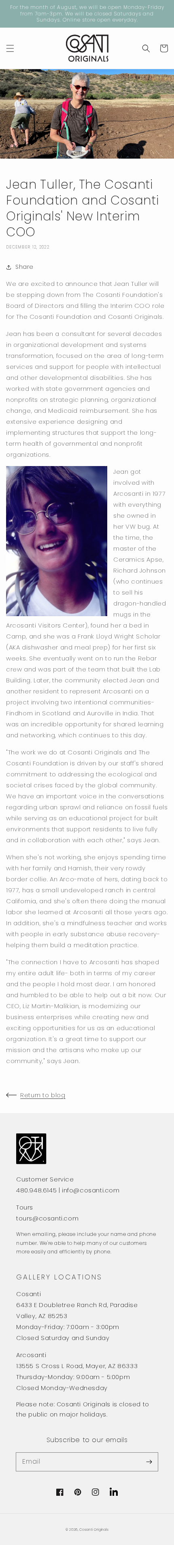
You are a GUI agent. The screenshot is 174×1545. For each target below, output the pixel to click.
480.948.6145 (36, 1190)
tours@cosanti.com (47, 1218)
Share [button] (24, 267)
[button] (10, 48)
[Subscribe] (149, 1462)
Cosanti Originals (93, 1529)
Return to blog (42, 1095)
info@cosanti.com (91, 1190)
